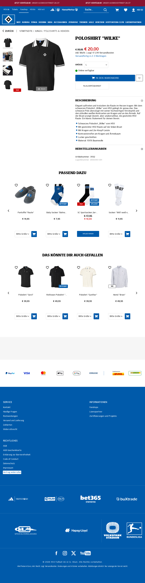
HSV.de (6, 9)
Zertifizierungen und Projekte (103, 416)
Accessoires (60, 22)
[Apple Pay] (60, 373)
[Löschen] (16, 185)
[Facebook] (56, 553)
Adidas (26, 22)
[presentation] (8, 210)
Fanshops (93, 407)
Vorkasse (93, 373)
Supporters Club (115, 22)
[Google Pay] (76, 373)
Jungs (34, 22)
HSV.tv (32, 9)
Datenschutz (9, 464)
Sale (91, 22)
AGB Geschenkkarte (12, 450)
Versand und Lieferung (13, 421)
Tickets (15, 9)
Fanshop (23, 9)
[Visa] (26, 373)
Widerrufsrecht (10, 429)
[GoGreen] (135, 373)
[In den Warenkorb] (34, 234)
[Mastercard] (43, 373)
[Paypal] (10, 373)
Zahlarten (7, 425)
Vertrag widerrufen (12, 472)
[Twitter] (73, 553)
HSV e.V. (41, 9)
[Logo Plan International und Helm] (49, 500)
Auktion (99, 22)
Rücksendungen (10, 416)
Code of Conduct (10, 459)
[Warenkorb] (117, 9)
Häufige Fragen (10, 412)
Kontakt (6, 407)
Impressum (8, 468)
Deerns (42, 22)
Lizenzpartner (133, 22)
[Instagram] (65, 553)
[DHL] (118, 373)
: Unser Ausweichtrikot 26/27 (36, 3)
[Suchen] (105, 9)
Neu (19, 22)
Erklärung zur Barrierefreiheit (16, 455)
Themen (83, 22)
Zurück (9, 31)
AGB (5, 446)
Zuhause (73, 22)
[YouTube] (85, 553)
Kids (50, 22)
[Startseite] (8, 19)
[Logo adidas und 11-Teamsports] (11, 500)
